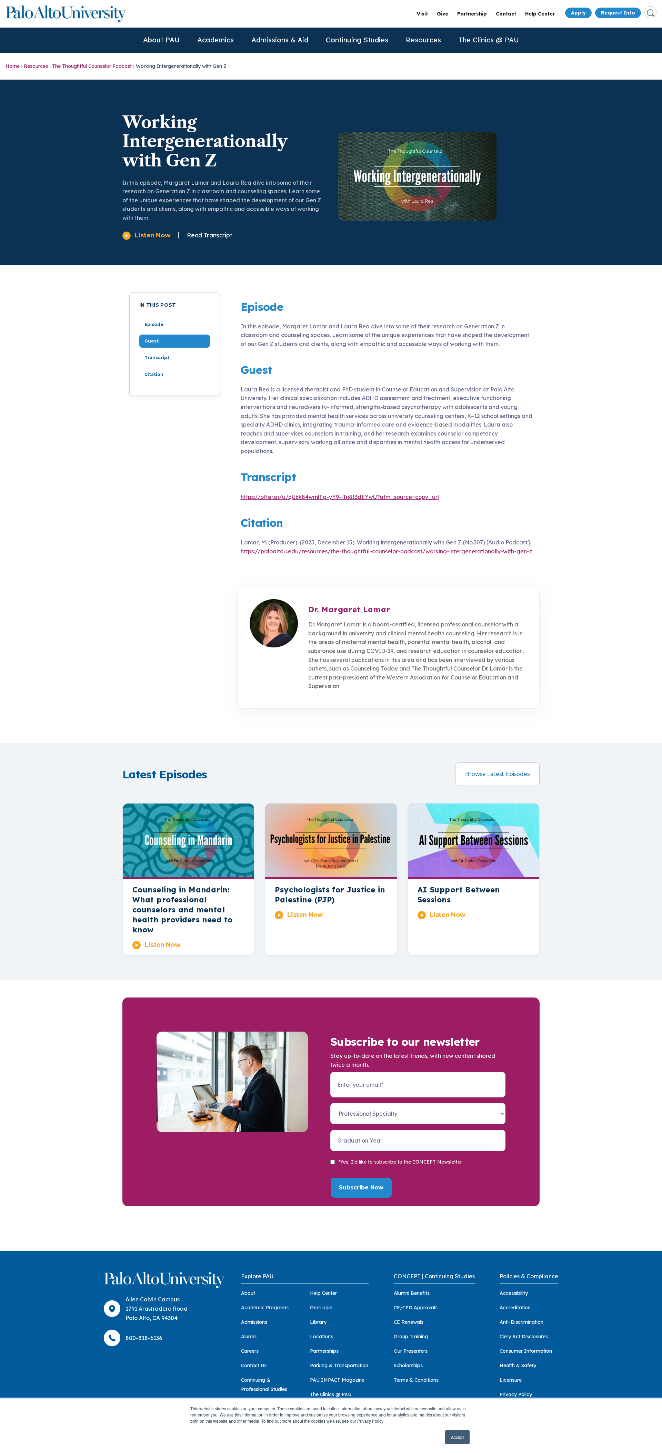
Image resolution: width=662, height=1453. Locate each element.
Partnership (472, 14)
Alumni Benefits (412, 1293)
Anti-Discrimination (521, 1322)
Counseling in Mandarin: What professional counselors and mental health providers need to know (182, 909)
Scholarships (408, 1365)
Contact (506, 14)
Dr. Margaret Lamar (349, 609)
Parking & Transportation (339, 1365)
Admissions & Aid (279, 39)
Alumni (249, 1336)
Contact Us (254, 1365)
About (248, 1293)
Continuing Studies (357, 39)
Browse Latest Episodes (497, 774)
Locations (321, 1336)
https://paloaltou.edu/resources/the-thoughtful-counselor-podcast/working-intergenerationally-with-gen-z (386, 551)
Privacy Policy (516, 1394)
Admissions (254, 1322)
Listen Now (152, 235)
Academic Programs (265, 1307)
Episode (153, 324)
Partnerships (324, 1351)
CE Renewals (408, 1322)
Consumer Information (526, 1351)
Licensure (511, 1380)
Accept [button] (457, 1437)
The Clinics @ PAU (489, 39)
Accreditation (515, 1307)
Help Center (540, 14)
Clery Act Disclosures (524, 1336)
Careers (250, 1351)
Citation (153, 374)
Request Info (618, 13)
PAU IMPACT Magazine (337, 1380)
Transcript (156, 357)
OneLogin (321, 1307)
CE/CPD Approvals (416, 1307)
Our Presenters (411, 1351)
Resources (423, 39)
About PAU (161, 39)
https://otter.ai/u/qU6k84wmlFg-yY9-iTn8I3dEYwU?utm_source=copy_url (340, 496)
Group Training (411, 1336)
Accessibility (514, 1293)
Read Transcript (209, 235)
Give (442, 14)
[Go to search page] (650, 12)
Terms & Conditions (416, 1380)
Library (318, 1322)
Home (13, 66)
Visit (422, 14)
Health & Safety (518, 1365)
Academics (215, 39)
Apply (578, 13)
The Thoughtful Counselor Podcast (92, 66)
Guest (151, 341)
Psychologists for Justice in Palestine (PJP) (330, 894)
